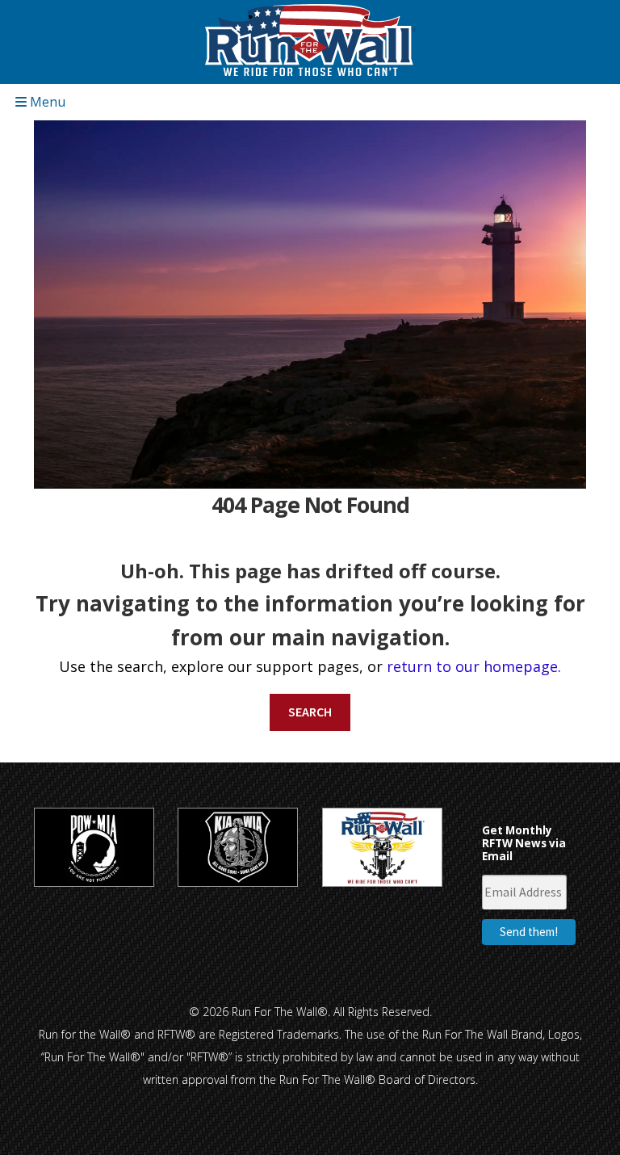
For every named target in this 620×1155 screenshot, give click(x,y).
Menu (46, 102)
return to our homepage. (474, 666)
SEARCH (310, 712)
